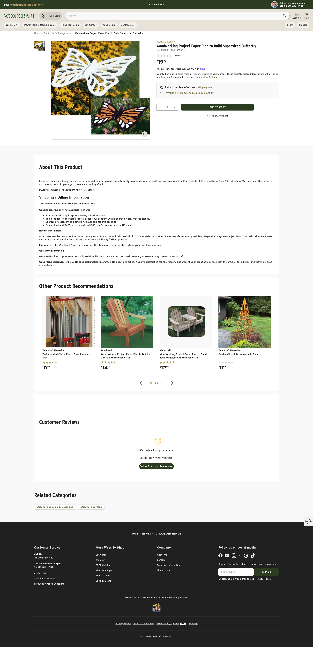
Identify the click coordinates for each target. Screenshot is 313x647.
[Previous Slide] (141, 383)
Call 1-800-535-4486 (291, 6)
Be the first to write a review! (156, 466)
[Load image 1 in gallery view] (39, 46)
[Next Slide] (172, 383)
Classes (303, 25)
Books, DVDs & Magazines (57, 33)
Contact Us (40, 573)
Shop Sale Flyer (104, 570)
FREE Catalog (103, 565)
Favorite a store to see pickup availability (189, 93)
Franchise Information (168, 565)
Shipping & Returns (44, 578)
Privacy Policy (263, 578)
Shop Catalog (103, 575)
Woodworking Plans (91, 507)
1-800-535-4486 (44, 566)
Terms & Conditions (143, 623)
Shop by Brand (103, 581)
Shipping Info (205, 87)
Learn (290, 25)
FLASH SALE (156, 4)
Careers (161, 560)
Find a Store (163, 570)
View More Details (207, 77)
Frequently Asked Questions (49, 583)
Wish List (100, 560)
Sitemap (193, 623)
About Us (162, 554)
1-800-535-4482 (44, 557)
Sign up (266, 571)
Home (37, 33)
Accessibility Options (167, 623)
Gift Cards (101, 554)
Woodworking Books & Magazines (55, 507)
